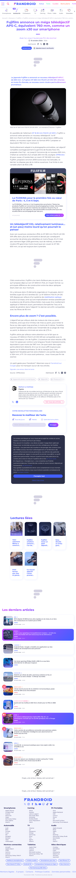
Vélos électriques (58, 845)
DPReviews (20, 373)
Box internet (64, 864)
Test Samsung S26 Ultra (38, 868)
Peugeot (8, 836)
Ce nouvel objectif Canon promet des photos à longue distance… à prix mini (31, 572)
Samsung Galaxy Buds (60, 836)
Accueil (4, 18)
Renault (7, 838)
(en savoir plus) (51, 459)
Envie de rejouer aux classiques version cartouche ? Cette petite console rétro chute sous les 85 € (33, 759)
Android (17, 645)
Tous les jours (19, 419)
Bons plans (65, 4)
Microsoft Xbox (34, 815)
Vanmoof (56, 857)
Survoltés (17, 673)
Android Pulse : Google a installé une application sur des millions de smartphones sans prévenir (33, 647)
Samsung (32, 835)
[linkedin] (17, 402)
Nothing (55, 835)
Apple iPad (32, 847)
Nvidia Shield (33, 819)
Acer (54, 810)
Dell (54, 814)
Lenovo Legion (34, 814)
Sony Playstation (34, 820)
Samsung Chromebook (60, 822)
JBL (54, 833)
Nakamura (56, 854)
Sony (30, 836)
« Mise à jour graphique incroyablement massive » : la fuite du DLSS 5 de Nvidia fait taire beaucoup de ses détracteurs (35, 633)
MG (6, 835)
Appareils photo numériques (24, 379)
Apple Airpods (57, 828)
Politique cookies (22, 472)
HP (54, 819)
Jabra (54, 831)
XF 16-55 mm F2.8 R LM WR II (44, 133)
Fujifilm (19, 18)
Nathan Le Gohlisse (26, 387)
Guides (55, 4)
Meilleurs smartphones (15, 860)
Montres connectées (13, 845)
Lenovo (55, 815)
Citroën (7, 831)
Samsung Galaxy (10, 819)
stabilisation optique (52, 297)
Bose (54, 830)
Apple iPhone (9, 810)
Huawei (7, 814)
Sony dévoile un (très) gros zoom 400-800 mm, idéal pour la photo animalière (60, 542)
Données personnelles (61, 872)
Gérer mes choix (38, 480)
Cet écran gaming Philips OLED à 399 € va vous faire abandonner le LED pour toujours (32, 662)
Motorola (8, 815)
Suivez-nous (27, 48)
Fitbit (7, 850)
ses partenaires (27, 465)
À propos (20, 872)
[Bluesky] (51, 804)
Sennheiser (56, 838)
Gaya (54, 850)
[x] (13, 402)
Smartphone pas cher (48, 860)
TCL (30, 838)
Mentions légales (7, 872)
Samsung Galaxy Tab (36, 854)
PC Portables (56, 808)
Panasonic (32, 831)
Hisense (31, 828)
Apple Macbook (58, 812)
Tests (48, 4)
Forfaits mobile (32, 860)
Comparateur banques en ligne (46, 864)
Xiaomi (7, 822)
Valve (31, 822)
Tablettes (32, 845)
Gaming (31, 808)
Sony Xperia (9, 820)
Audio (53, 825)
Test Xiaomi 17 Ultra (13, 864)
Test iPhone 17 (64, 860)
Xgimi (31, 839)
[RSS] (36, 804)
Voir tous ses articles (53, 402)
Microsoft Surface (58, 820)
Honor (55, 817)
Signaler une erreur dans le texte (22, 369)
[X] (24, 804)
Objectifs (44, 379)
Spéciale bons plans (50, 419)
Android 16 (27, 864)
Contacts (29, 872)
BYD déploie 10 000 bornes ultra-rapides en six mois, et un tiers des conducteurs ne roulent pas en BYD (35, 619)
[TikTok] (47, 804)
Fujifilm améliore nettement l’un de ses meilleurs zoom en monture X (31, 542)
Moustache (56, 852)
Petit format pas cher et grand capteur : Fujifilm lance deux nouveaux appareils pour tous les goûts (16, 572)
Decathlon (56, 849)
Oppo (7, 817)
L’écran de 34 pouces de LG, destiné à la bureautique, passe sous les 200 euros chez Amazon (34, 689)
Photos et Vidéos (59, 379)
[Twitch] (43, 804)
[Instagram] (28, 804)
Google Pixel (9, 812)
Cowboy (55, 847)
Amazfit (7, 847)
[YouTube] (39, 804)
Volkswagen (9, 841)
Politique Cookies (42, 872)
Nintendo (32, 817)
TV (29, 825)
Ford (6, 833)
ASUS (31, 810)
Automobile (9, 825)
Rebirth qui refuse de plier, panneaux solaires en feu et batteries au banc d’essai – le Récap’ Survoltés (33, 675)
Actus (41, 4)
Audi (6, 828)
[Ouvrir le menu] (2, 4)
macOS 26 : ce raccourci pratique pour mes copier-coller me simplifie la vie (34, 746)
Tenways (55, 855)
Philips (31, 833)
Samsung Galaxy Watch (13, 855)
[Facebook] (32, 804)
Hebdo (34, 419)
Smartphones (9, 808)
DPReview (60, 155)
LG (30, 830)
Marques (12, 18)
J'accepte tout (39, 476)
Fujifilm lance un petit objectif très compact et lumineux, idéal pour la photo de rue (45, 542)
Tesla (7, 839)
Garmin (7, 852)
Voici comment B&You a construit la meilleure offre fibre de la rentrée (16, 542)
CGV (74, 872)
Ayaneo (31, 812)
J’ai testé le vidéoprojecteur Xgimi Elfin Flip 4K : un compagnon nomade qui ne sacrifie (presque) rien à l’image (34, 717)
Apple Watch (9, 849)
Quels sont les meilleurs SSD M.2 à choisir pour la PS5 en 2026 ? (35, 703)
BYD (6, 830)
